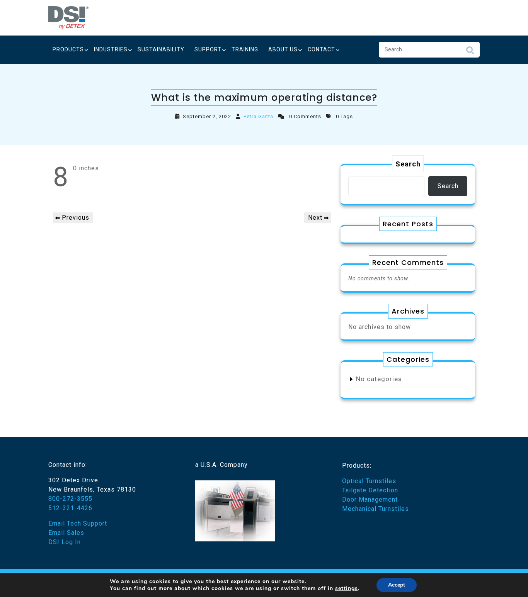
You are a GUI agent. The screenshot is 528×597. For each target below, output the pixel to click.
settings (346, 588)
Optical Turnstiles (369, 481)
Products (68, 49)
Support (207, 49)
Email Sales (66, 532)
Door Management (370, 499)
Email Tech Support (77, 523)
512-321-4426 (70, 508)
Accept (396, 585)
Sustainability (161, 49)
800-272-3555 (70, 498)
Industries (111, 49)
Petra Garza (258, 116)
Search (470, 52)
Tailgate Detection (370, 490)
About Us (283, 49)
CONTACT (321, 49)
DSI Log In (64, 542)
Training (245, 49)
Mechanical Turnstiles (375, 508)
